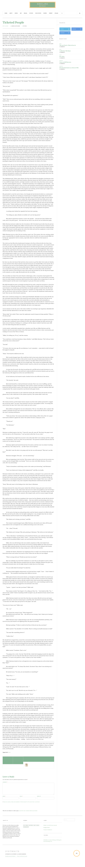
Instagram (62, 32)
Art (21, 13)
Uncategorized (26, 826)
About (10, 13)
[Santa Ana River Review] (42, 5)
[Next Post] (18, 760)
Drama (25, 13)
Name (4, 796)
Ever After (61, 56)
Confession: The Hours (65, 51)
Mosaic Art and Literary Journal (50, 825)
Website (39, 796)
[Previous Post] (8, 760)
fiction (9, 752)
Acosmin (25, 856)
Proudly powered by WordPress (10, 856)
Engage (56, 13)
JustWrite (12, 851)
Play (60, 43)
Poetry (45, 13)
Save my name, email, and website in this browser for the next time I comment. (22, 801)
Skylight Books (46, 827)
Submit (50, 13)
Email (21, 796)
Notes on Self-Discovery (65, 62)
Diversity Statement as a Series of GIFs (69, 67)
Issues (16, 13)
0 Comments (62, 46)
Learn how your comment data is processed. (28, 810)
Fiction (31, 13)
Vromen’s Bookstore (47, 829)
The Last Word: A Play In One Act (67, 45)
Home (6, 13)
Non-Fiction (38, 13)
